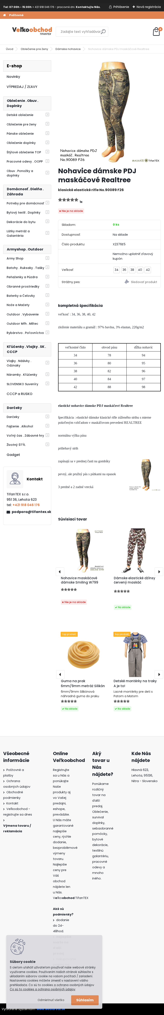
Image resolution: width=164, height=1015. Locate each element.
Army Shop (15, 258)
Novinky (13, 76)
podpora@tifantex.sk (30, 511)
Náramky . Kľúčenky (22, 375)
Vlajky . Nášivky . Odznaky (19, 363)
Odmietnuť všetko (51, 1000)
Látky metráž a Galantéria (18, 233)
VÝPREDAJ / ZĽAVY (22, 86)
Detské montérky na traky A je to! (135, 683)
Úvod (9, 49)
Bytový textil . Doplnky (23, 212)
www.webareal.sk (51, 1009)
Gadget (13, 454)
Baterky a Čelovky (21, 296)
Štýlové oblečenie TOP (24, 152)
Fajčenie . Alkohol (20, 426)
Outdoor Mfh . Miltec (22, 323)
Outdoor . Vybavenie (23, 314)
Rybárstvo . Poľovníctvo (25, 333)
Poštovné (16, 15)
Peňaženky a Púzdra (22, 277)
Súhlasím (85, 1000)
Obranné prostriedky (23, 286)
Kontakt (12, 803)
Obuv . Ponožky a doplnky (20, 173)
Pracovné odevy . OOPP (25, 161)
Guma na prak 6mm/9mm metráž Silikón (83, 683)
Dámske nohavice (68, 49)
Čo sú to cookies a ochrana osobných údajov (42, 989)
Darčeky (13, 417)
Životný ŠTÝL (16, 445)
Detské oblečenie (20, 115)
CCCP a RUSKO (19, 393)
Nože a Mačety (18, 305)
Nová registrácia (149, 7)
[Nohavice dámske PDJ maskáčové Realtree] (109, 111)
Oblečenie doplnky (21, 143)
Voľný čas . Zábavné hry (25, 435)
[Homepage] (4, 15)
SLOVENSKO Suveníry (22, 384)
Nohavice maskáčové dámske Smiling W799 (79, 580)
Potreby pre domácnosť (25, 203)
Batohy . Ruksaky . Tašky (25, 268)
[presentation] (60, 571)
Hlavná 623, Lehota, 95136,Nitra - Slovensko (145, 775)
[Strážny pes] (135, 282)
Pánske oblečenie (20, 133)
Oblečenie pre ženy (34, 49)
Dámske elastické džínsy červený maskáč (134, 580)
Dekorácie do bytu (21, 222)
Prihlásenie (121, 7)
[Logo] (32, 31)
